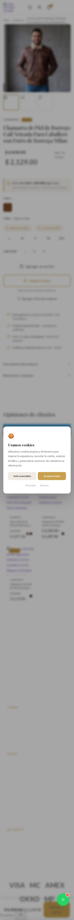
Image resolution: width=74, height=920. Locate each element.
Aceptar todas (52, 476)
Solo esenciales (22, 476)
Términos (44, 485)
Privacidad (30, 485)
